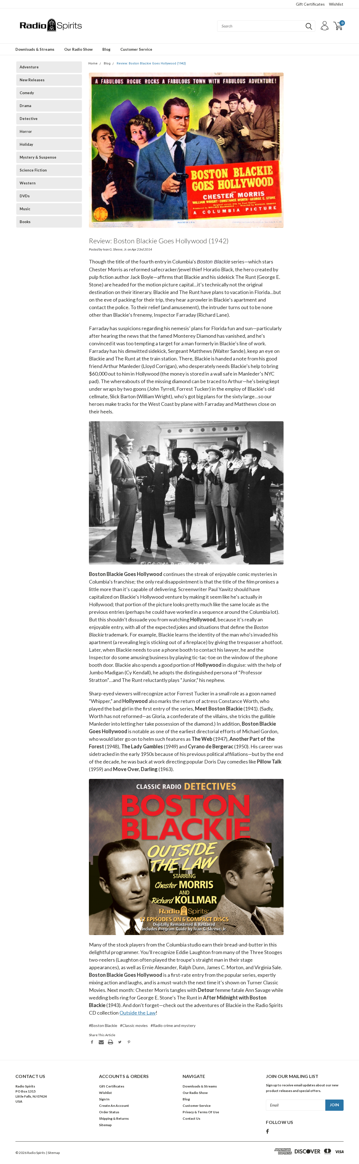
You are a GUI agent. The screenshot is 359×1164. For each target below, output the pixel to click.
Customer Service (136, 49)
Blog (106, 49)
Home (93, 63)
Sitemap (105, 1125)
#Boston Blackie (103, 1025)
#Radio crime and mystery (173, 1025)
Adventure (29, 67)
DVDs (25, 196)
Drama (25, 105)
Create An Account (114, 1105)
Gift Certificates (310, 4)
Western (28, 183)
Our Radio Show (78, 49)
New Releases (32, 80)
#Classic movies (134, 1025)
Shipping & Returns (114, 1118)
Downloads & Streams (34, 49)
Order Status (109, 1112)
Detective (29, 118)
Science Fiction (33, 170)
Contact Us (191, 1118)
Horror (26, 131)
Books (25, 221)
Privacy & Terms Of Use (201, 1112)
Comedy (27, 93)
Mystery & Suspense (38, 157)
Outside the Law (137, 1013)
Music (25, 209)
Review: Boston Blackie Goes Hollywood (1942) (151, 63)
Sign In (104, 1099)
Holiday (26, 144)
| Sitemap (53, 1153)
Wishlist (336, 4)
